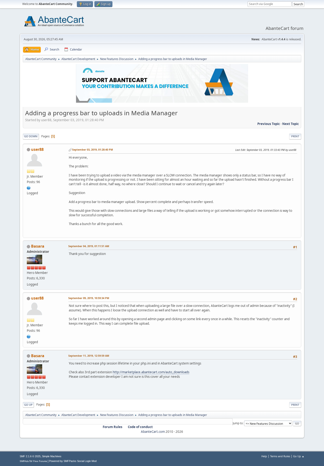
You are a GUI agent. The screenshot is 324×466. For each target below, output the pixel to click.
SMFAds (24, 461)
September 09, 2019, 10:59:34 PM (88, 298)
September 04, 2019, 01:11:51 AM (88, 246)
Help (264, 456)
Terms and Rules (280, 456)
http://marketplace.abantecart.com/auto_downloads (151, 372)
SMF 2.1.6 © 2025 (30, 456)
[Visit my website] (29, 187)
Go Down (30, 136)
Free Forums (40, 461)
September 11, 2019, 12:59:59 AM (88, 355)
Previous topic (268, 124)
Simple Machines (51, 456)
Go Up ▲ (298, 456)
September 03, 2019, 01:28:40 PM (92, 149)
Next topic (290, 124)
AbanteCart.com (153, 431)
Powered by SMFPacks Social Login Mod (73, 461)
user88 (37, 149)
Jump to (238, 423)
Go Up (28, 404)
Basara (37, 246)
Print (295, 136)
